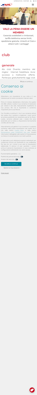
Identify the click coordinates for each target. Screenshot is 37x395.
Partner (26, 1)
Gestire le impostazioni (11, 168)
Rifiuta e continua (26, 81)
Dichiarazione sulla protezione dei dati (15, 132)
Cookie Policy (19, 130)
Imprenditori (18, 1)
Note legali (5, 173)
